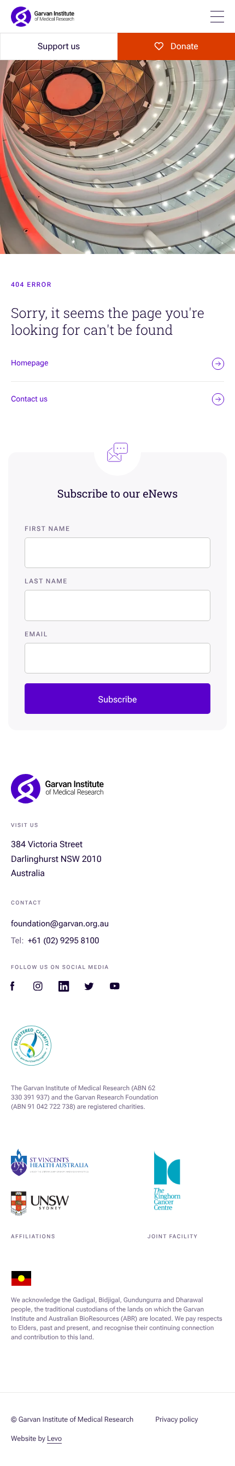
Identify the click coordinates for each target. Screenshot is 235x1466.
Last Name (46, 581)
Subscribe (117, 699)
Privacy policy (176, 1420)
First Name (47, 528)
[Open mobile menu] (217, 16)
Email (36, 634)
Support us (59, 46)
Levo (54, 1439)
